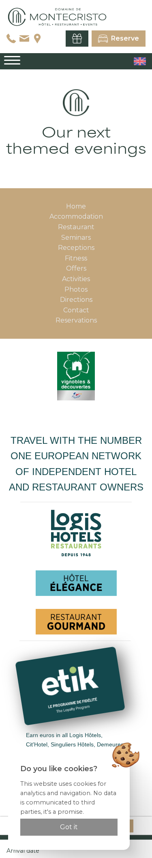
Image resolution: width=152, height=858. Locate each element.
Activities (76, 279)
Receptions (76, 248)
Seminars (76, 237)
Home (76, 206)
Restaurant (76, 227)
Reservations (76, 320)
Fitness (76, 258)
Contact (76, 310)
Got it (69, 827)
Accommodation (76, 216)
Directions (76, 299)
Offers (76, 268)
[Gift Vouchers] (77, 38)
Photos (76, 289)
